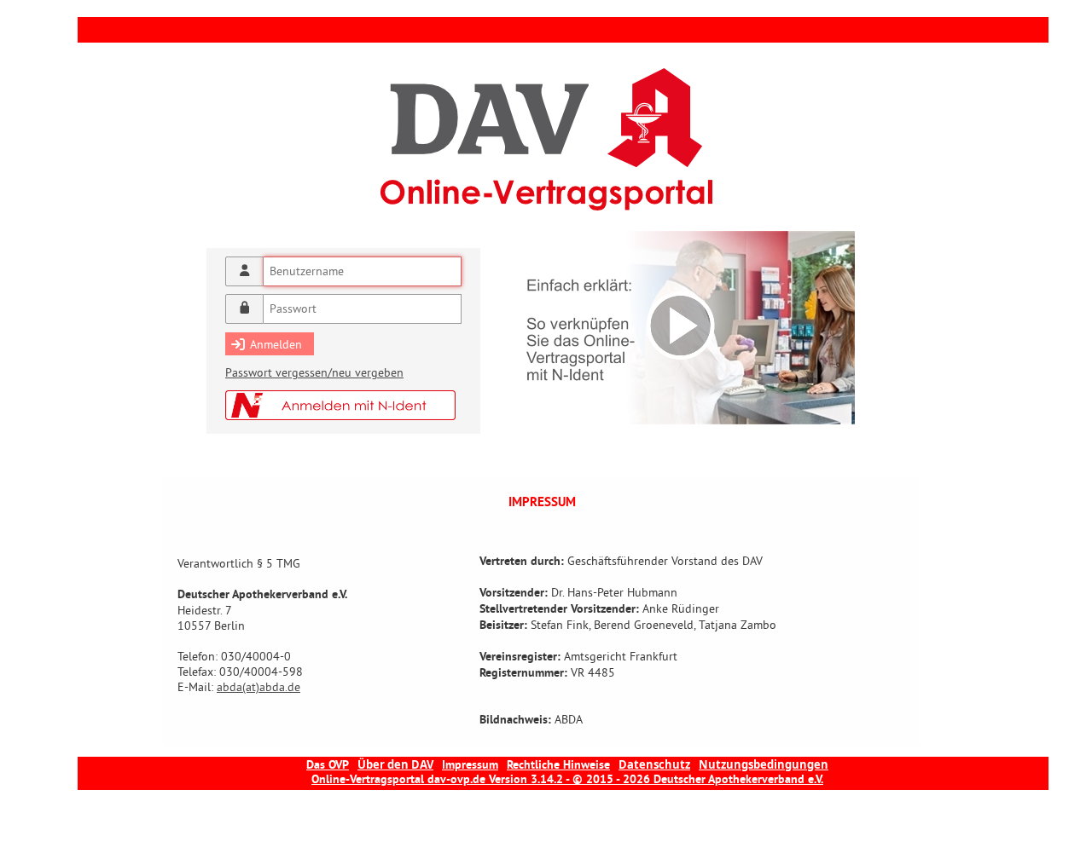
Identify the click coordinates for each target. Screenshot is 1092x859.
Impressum (470, 765)
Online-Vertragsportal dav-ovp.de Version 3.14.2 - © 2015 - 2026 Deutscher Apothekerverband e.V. (567, 780)
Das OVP (327, 765)
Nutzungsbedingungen (763, 764)
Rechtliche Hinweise (558, 765)
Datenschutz (654, 764)
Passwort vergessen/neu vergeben (314, 372)
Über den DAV (395, 764)
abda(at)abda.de (258, 687)
